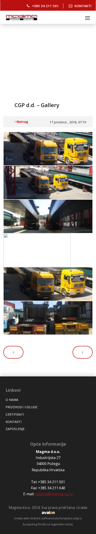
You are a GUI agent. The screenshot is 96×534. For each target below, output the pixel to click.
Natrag (22, 122)
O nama (12, 400)
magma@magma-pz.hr (54, 493)
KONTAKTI (83, 6)
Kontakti (13, 422)
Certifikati (15, 414)
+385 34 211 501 (45, 6)
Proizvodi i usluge (21, 407)
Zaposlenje (15, 429)
